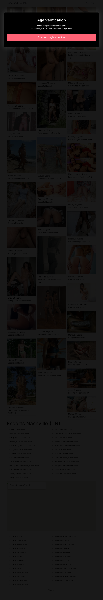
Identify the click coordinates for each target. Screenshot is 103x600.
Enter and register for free (51, 37)
